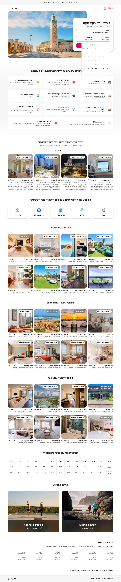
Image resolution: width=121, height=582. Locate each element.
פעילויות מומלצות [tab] (51, 546)
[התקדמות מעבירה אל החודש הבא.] (84, 45)
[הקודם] (65, 150)
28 (88, 68)
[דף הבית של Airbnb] (108, 8)
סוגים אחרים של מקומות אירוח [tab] (87, 546)
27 (92, 68)
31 (103, 72)
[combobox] (93, 33)
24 (103, 68)
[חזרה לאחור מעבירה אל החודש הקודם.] (106, 45)
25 (99, 68)
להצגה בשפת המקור (49, 2)
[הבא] (55, 150)
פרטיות (98, 579)
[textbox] (102, 39)
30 (107, 72)
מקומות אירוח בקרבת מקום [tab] (105, 546)
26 (96, 68)
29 (84, 68)
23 (107, 68)
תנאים (92, 579)
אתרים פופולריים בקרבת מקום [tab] (67, 546)
